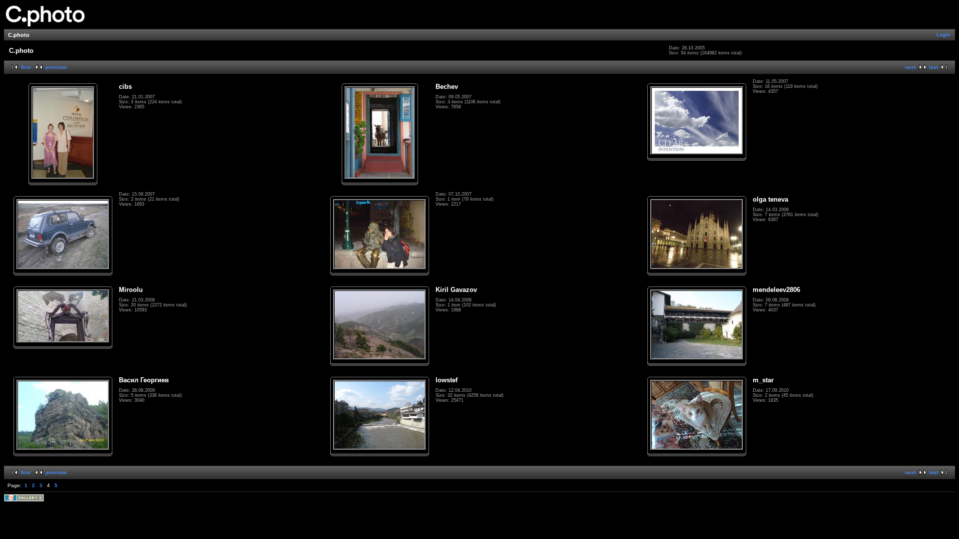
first (25, 67)
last (933, 67)
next (910, 67)
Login (943, 34)
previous (56, 67)
